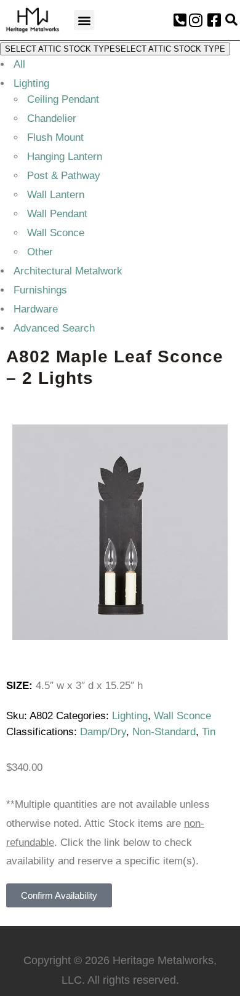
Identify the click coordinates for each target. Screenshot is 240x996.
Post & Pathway (63, 175)
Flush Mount (55, 137)
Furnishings (40, 290)
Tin (208, 732)
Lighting (31, 83)
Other (40, 252)
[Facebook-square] (214, 20)
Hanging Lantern (64, 156)
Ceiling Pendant (63, 99)
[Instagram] (195, 20)
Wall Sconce (55, 233)
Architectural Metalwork (68, 271)
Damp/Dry (103, 732)
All (19, 64)
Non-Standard (164, 732)
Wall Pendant (57, 214)
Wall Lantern (55, 195)
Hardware (36, 309)
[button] (84, 20)
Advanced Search (54, 328)
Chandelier (51, 118)
